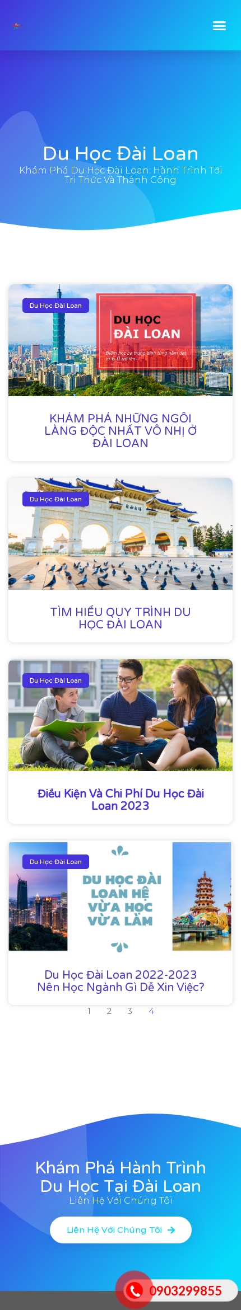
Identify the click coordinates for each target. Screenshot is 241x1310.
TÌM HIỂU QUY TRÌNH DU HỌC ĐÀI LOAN (120, 619)
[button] (219, 25)
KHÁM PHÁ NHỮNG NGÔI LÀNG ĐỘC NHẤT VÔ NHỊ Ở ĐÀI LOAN (120, 431)
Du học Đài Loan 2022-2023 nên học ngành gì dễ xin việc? (121, 981)
